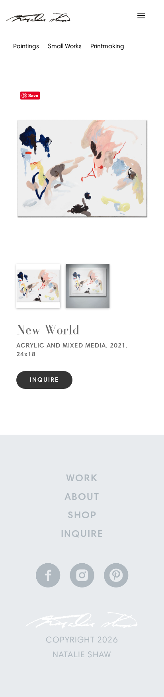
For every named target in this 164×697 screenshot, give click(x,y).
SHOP (82, 516)
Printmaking (107, 47)
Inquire (44, 380)
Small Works (65, 47)
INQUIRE (82, 535)
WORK (82, 479)
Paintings (26, 47)
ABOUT (82, 498)
